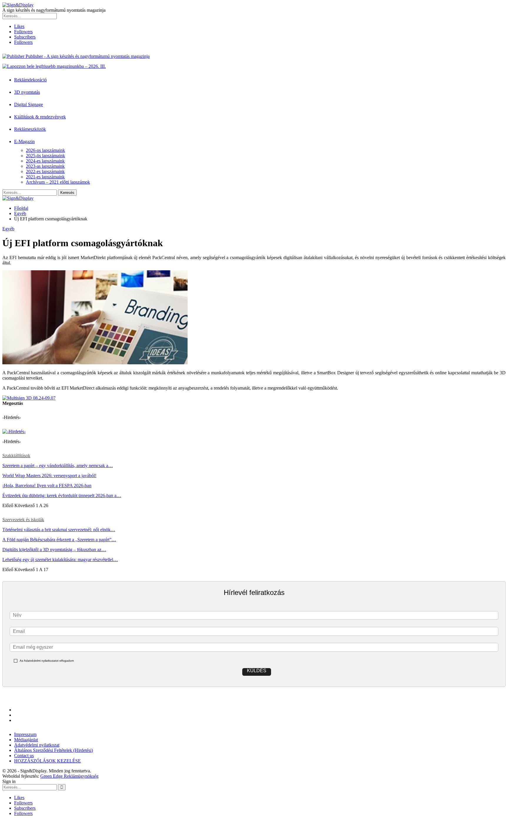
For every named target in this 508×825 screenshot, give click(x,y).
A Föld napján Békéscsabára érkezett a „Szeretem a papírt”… (59, 539)
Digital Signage (28, 104)
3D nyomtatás (27, 92)
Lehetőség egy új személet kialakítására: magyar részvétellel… (60, 559)
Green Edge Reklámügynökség (69, 776)
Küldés (256, 670)
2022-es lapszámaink (45, 171)
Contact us (24, 755)
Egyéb (8, 228)
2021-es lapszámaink (45, 176)
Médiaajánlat (26, 739)
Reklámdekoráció (30, 79)
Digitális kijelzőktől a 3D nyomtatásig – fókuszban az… (54, 549)
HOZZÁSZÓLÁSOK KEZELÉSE (47, 760)
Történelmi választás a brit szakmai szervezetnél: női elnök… (58, 529)
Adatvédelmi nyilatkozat (36, 744)
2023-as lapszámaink (45, 166)
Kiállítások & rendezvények (40, 116)
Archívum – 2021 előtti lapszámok (58, 182)
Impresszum (25, 734)
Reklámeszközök (30, 129)
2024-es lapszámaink (45, 160)
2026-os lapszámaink (45, 150)
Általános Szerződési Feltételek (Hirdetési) (53, 750)
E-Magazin (24, 141)
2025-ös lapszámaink (45, 155)
